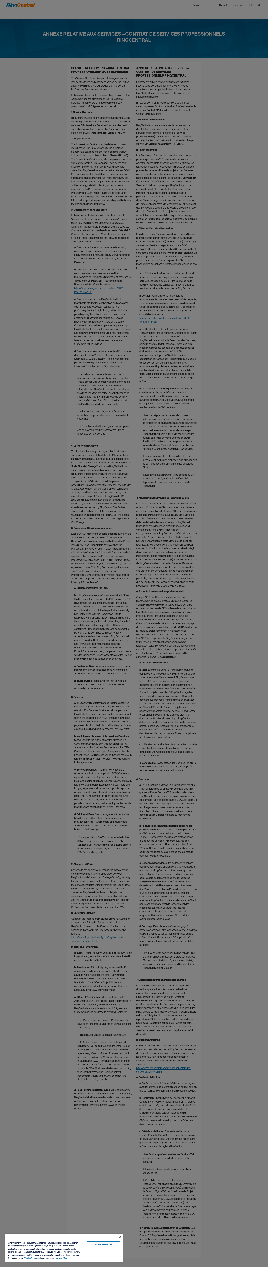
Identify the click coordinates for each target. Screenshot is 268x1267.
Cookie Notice (30, 1258)
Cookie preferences (103, 1244)
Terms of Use (61, 1258)
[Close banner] (120, 1237)
